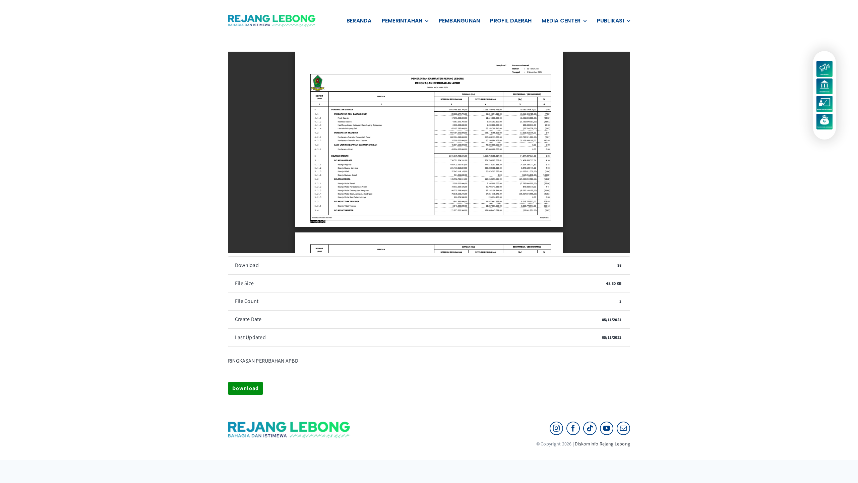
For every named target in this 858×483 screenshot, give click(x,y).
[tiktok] (590, 428)
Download (245, 388)
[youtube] (606, 428)
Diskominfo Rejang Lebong (602, 444)
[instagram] (556, 428)
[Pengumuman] (824, 63)
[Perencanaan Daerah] (824, 98)
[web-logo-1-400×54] (272, 17)
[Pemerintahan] (824, 81)
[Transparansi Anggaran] (824, 116)
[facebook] (573, 428)
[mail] (623, 428)
